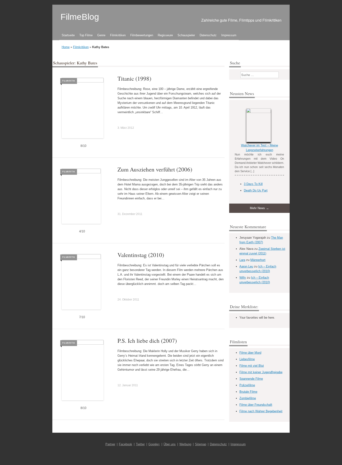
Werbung (185, 444)
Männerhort (257, 260)
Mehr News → (259, 208)
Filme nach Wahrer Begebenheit (260, 411)
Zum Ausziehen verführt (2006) (154, 169)
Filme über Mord (250, 352)
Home (66, 47)
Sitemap (200, 444)
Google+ (154, 444)
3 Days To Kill (253, 184)
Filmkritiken (118, 35)
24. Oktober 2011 (128, 299)
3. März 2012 (125, 127)
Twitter (140, 444)
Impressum (228, 35)
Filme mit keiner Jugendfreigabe (260, 372)
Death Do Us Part (256, 190)
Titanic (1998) (134, 78)
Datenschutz (208, 35)
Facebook (125, 444)
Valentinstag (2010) (140, 255)
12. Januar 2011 (127, 385)
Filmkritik (68, 80)
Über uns (170, 444)
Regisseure (165, 35)
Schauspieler (186, 35)
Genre (101, 35)
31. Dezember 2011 (129, 214)
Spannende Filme (251, 378)
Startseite (68, 35)
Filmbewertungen (141, 35)
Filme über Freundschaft (255, 404)
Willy (242, 277)
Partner (110, 444)
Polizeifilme (247, 385)
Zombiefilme (247, 398)
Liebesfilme (247, 359)
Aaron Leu (246, 266)
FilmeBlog (79, 17)
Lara (242, 260)
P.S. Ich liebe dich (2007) (147, 340)
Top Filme (86, 35)
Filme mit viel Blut (251, 365)
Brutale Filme (248, 391)
